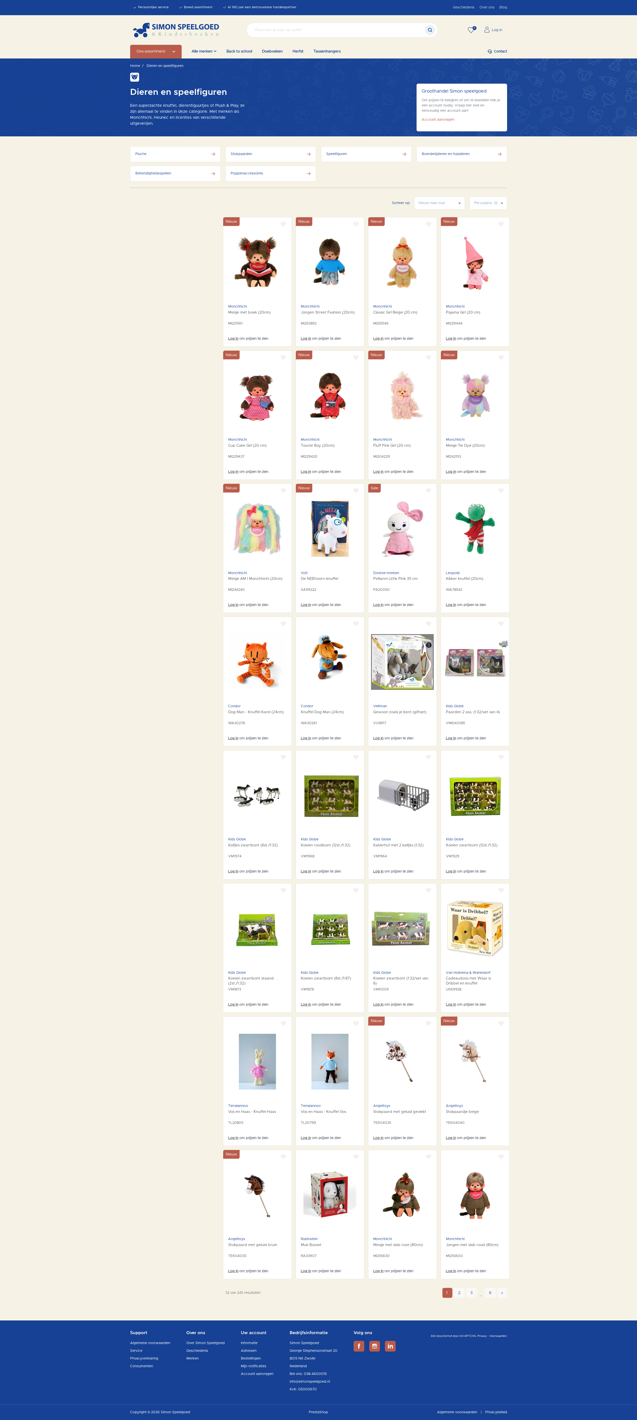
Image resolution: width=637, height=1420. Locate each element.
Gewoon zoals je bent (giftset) (399, 712)
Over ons (486, 7)
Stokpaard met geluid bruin (252, 1245)
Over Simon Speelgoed (205, 1343)
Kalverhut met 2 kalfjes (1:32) (398, 845)
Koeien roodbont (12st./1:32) (325, 845)
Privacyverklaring (144, 1358)
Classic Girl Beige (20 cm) (395, 312)
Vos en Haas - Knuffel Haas (252, 1112)
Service (136, 1351)
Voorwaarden (498, 1336)
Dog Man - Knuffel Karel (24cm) (256, 712)
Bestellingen (251, 1358)
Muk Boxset (311, 1245)
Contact (500, 51)
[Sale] (402, 529)
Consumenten (141, 1366)
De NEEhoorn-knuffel (319, 579)
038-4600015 (315, 1374)
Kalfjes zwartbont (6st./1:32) (253, 845)
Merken (192, 1358)
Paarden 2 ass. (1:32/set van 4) (473, 712)
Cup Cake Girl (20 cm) (247, 445)
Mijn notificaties (253, 1366)
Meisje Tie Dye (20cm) (465, 445)
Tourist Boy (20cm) (317, 445)
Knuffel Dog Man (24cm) (322, 712)
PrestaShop (318, 1412)
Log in (233, 338)
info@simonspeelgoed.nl (310, 1381)
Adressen (249, 1351)
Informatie (249, 1343)
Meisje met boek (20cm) (249, 312)
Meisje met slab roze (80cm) (398, 1245)
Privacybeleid (496, 1412)
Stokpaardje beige (462, 1112)
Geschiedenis (464, 7)
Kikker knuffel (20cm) (464, 579)
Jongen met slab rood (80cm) (472, 1245)
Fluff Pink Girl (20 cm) (392, 445)
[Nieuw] (257, 262)
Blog (503, 7)
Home (135, 66)
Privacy (482, 1336)
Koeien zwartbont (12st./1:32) (471, 845)
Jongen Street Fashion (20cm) (328, 312)
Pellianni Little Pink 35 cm (395, 579)
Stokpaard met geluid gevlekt (399, 1112)
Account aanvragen (438, 119)
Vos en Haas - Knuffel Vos (323, 1112)
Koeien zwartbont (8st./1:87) (326, 978)
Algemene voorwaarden (150, 1343)
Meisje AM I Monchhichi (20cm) (255, 579)
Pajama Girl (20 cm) (463, 312)
